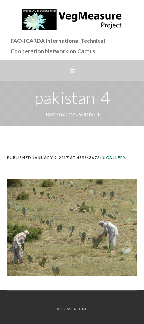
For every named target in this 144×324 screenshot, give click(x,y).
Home (50, 115)
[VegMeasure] (72, 19)
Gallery (67, 115)
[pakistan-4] (72, 227)
